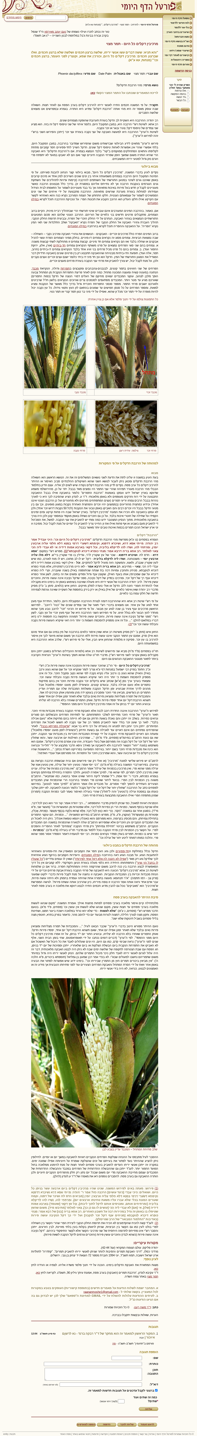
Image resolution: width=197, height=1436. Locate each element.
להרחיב (134, 24)
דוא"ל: (153, 1384)
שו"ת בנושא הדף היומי (177, 41)
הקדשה (104, 1434)
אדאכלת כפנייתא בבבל (55, 726)
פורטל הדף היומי (149, 24)
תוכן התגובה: (152, 1371)
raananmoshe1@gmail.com (100, 1291)
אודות (152, 1434)
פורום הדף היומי (180, 64)
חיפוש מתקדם (14, 17)
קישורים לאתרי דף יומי (177, 55)
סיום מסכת (183, 46)
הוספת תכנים (131, 1434)
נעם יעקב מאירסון (55, 31)
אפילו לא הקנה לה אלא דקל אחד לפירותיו (100, 858)
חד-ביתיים (59, 245)
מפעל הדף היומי (180, 18)
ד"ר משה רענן (142, 1307)
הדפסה (106, 1424)
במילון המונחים (77, 226)
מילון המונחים (90, 855)
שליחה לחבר (127, 1424)
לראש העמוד (147, 1424)
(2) (130, 624)
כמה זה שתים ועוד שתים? (145, 1399)
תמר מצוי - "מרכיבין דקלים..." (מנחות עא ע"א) (107, 24)
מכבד (35, 268)
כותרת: (153, 1363)
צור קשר (143, 1434)
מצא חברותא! (181, 36)
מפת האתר (65, 1434)
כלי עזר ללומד (181, 27)
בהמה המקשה (178, 94)
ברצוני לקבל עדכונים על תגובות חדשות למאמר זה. (121, 1390)
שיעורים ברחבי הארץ (178, 32)
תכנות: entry (9, 1434)
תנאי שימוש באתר (81, 1434)
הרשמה (179, 70)
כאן (93, 92)
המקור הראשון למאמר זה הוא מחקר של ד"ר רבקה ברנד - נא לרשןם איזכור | (93, 1335)
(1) (156, 1188)
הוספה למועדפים (86, 1424)
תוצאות (175, 109)
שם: (155, 1357)
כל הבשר (181, 100)
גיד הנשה (181, 97)
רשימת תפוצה (116, 1434)
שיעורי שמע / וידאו (179, 50)
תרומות (95, 1434)
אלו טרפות (180, 90)
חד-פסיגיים (122, 851)
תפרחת (65, 268)
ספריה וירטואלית (180, 59)
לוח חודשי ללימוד (179, 23)
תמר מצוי (152, 1276)
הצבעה (185, 109)
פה (114, 1343)
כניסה (188, 70)
